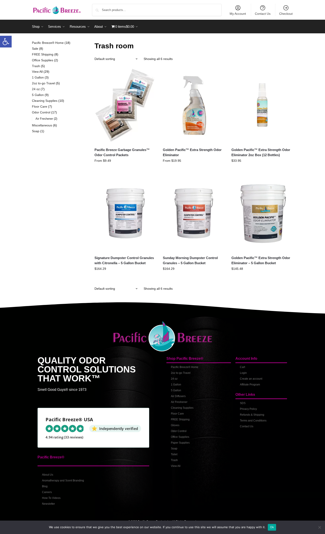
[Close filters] (77, 43)
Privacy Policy (248, 409)
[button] (6, 41)
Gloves (175, 425)
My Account (238, 13)
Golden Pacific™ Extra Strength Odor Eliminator (192, 152)
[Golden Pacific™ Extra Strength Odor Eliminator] (193, 105)
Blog (45, 486)
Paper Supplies (180, 442)
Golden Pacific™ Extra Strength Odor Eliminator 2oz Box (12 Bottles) (260, 152)
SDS (242, 403)
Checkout (286, 13)
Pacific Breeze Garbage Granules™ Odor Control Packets (122, 152)
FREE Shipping (180, 419)
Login (243, 372)
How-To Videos (51, 498)
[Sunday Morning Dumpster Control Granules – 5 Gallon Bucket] (193, 213)
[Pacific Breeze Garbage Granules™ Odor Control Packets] (125, 105)
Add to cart (262, 170)
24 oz (174, 378)
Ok (272, 527)
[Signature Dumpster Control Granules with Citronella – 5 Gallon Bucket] (125, 213)
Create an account (251, 378)
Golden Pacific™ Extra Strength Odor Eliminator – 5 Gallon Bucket (260, 260)
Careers (47, 492)
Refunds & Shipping (252, 414)
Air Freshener (179, 402)
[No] (319, 527)
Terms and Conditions (253, 420)
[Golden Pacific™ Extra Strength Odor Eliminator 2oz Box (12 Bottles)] (262, 105)
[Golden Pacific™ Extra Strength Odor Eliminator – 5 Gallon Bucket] (262, 213)
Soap (174, 448)
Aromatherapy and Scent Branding (63, 480)
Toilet (174, 454)
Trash (174, 460)
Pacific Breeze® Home (184, 367)
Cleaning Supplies (182, 407)
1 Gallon (176, 384)
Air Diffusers (178, 396)
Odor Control (179, 431)
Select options (125, 170)
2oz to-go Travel (181, 372)
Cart (242, 367)
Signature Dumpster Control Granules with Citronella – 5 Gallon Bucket (124, 260)
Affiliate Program (250, 384)
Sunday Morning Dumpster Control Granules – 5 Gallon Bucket (190, 260)
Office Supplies (180, 436)
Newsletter (48, 503)
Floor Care (177, 413)
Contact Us (262, 13)
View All (175, 466)
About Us (47, 474)
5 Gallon (176, 390)
